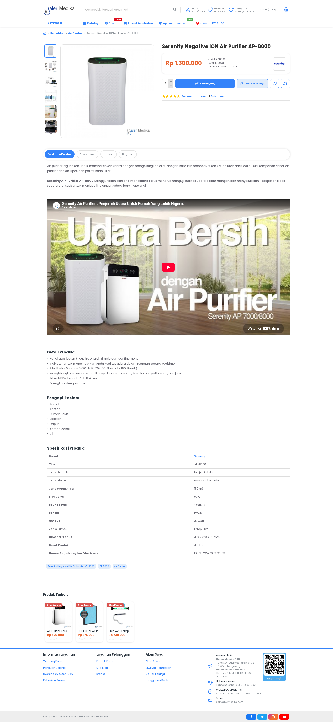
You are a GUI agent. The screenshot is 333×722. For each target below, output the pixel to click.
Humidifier (57, 33)
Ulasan (109, 154)
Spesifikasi (87, 154)
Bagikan (128, 154)
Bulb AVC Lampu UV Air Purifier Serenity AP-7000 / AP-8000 (120, 631)
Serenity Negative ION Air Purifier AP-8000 (71, 566)
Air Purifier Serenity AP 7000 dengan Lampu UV (58, 631)
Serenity (199, 456)
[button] (51, 47)
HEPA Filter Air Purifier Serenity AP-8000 (89, 631)
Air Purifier (75, 33)
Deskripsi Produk (59, 154)
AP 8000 (104, 566)
